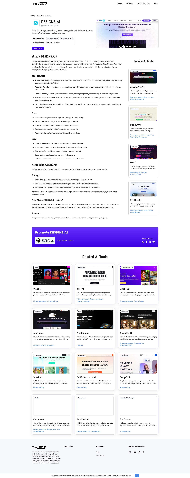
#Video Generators (136, 210)
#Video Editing (135, 212)
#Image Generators (136, 97)
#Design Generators (137, 99)
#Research (36, 345)
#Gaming (80, 345)
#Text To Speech (135, 174)
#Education (143, 137)
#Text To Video (148, 210)
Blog (97, 452)
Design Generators (66, 38)
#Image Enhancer (126, 345)
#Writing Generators (137, 135)
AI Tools (39, 16)
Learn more (55, 463)
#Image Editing (52, 301)
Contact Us (100, 455)
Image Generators (52, 38)
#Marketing (134, 137)
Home (32, 16)
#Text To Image (149, 97)
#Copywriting (149, 135)
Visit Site (37, 48)
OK (137, 475)
